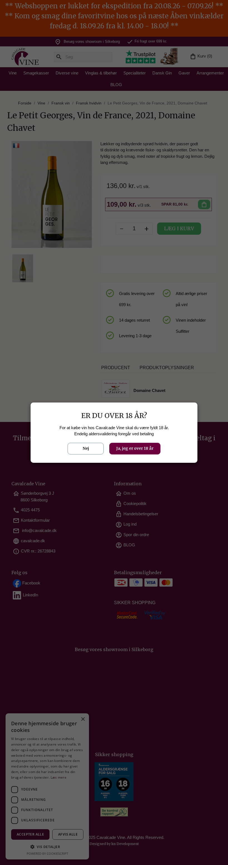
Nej (86, 448)
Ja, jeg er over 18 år (134, 448)
